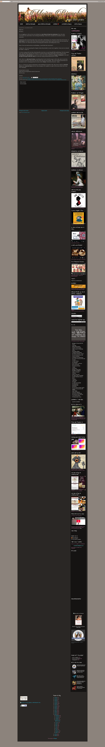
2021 (55, 704)
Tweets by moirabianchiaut (76, 280)
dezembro (57, 715)
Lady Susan (74, 380)
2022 (55, 703)
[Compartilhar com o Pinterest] (37, 77)
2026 (55, 697)
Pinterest (72, 642)
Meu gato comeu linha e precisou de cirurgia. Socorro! (80, 676)
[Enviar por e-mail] (33, 77)
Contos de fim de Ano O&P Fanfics (77, 389)
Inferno (73, 350)
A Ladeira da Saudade (76, 382)
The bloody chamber (76, 365)
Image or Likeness (75, 371)
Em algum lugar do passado (77, 375)
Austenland (74, 368)
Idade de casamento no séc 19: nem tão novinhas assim (81, 671)
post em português (76, 658)
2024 (55, 700)
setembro (57, 719)
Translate (80, 317)
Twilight (73, 367)
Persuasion (74, 386)
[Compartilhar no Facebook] (36, 77)
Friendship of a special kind (77, 357)
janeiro (56, 732)
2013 (55, 734)
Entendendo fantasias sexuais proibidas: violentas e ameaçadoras (81, 682)
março (56, 729)
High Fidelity (74, 390)
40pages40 (74, 659)
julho (56, 724)
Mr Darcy (47, 78)
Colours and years (76, 356)
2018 (55, 708)
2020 (56, 706)
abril (56, 728)
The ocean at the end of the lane (78, 358)
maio (56, 726)
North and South (75, 364)
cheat (24, 78)
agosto (56, 722)
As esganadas (75, 362)
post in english (75, 657)
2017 (55, 710)
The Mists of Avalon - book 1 (78, 353)
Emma (73, 377)
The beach (74, 381)
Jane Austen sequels (34, 78)
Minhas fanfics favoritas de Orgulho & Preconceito (81, 687)
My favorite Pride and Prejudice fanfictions (81, 665)
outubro (57, 718)
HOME (21, 24)
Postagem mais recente (23, 110)
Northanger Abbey (75, 351)
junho (56, 725)
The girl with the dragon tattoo (78, 387)
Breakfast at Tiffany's (76, 370)
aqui (81, 528)
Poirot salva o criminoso (77, 363)
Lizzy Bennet (43, 78)
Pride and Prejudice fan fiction (53, 78)
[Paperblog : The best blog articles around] (24, 706)
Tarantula (74, 373)
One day (73, 359)
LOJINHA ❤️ (56, 24)
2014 (55, 714)
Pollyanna (74, 379)
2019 (55, 707)
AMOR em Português (30, 24)
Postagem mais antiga (64, 110)
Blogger (55, 738)
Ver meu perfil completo (76, 539)
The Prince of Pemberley (77, 393)
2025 (55, 699)
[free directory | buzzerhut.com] (20, 706)
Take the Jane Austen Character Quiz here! (78, 627)
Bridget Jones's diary (76, 369)
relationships (60, 78)
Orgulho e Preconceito (76, 347)
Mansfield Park (75, 385)
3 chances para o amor (76, 396)
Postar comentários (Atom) (26, 112)
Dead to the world (75, 374)
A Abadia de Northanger (77, 352)
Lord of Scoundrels (76, 395)
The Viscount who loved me (77, 394)
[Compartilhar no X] (35, 77)
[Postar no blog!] (34, 77)
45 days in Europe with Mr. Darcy (77, 344)
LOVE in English (78, 24)
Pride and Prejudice (76, 392)
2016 (55, 711)
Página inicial (44, 110)
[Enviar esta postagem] (31, 77)
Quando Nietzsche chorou (77, 376)
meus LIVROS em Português (44, 24)
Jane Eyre (74, 345)
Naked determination (76, 346)
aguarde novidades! (76, 401)
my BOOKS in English (67, 24)
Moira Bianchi (25, 77)
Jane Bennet (39, 78)
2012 (55, 735)
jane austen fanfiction (28, 78)
